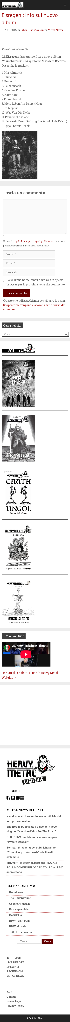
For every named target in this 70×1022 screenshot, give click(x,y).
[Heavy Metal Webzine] (12, 4)
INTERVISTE (14, 958)
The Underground (20, 898)
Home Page (14, 1001)
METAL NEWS (15, 976)
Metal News (55, 30)
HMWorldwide (17, 926)
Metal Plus (15, 915)
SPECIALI (13, 967)
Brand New (16, 892)
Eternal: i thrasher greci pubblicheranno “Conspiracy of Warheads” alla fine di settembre (31, 852)
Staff (9, 992)
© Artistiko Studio (35, 1018)
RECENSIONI (15, 971)
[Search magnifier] (66, 334)
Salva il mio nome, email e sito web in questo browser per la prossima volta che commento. (36, 282)
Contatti (11, 996)
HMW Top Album (19, 920)
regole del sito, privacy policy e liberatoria (34, 241)
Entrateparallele (18, 909)
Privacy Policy (15, 1005)
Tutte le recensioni (20, 932)
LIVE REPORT (15, 962)
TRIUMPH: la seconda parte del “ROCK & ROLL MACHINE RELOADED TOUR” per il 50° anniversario (35, 867)
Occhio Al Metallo (19, 903)
